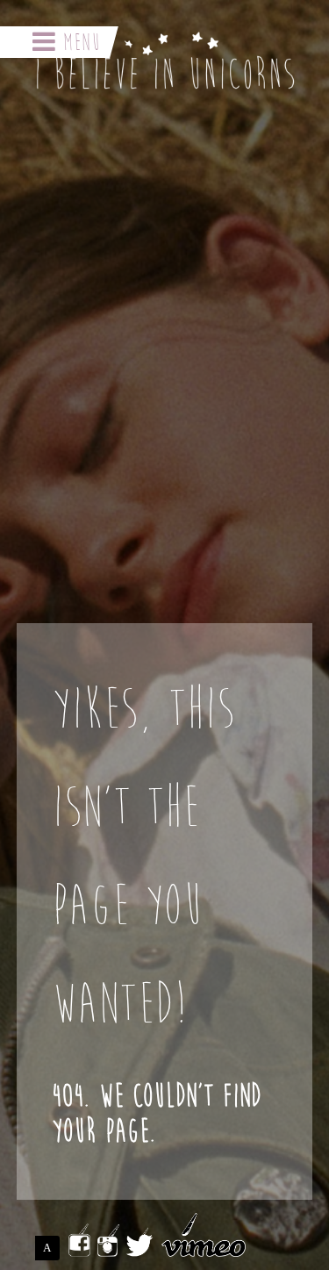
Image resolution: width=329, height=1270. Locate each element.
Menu (78, 42)
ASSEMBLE (51, 1247)
